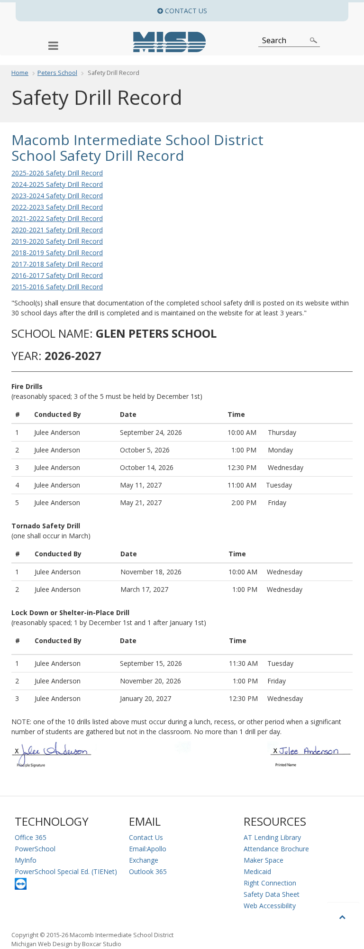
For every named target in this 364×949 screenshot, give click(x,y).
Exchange (143, 860)
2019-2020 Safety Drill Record (57, 241)
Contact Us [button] (255, 10)
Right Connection (270, 882)
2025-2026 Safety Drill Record (57, 172)
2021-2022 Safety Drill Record (57, 218)
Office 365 (30, 837)
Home (19, 73)
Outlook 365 (148, 871)
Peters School (57, 73)
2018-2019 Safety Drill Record (57, 252)
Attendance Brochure (276, 848)
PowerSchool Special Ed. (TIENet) (66, 871)
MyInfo (25, 860)
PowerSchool (35, 848)
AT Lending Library (272, 837)
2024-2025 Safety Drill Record (57, 184)
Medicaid (257, 871)
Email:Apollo (147, 848)
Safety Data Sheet (272, 894)
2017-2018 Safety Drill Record (57, 263)
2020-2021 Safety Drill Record (57, 229)
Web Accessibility (270, 905)
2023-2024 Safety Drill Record (57, 195)
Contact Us (146, 837)
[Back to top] (343, 916)
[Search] (313, 40)
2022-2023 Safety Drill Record (57, 207)
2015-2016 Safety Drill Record (57, 286)
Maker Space (263, 860)
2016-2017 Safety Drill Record (57, 275)
